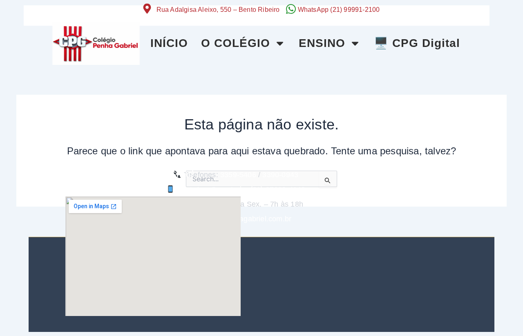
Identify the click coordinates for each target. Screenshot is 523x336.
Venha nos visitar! (152, 173)
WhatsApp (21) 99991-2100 (339, 9)
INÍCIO (169, 43)
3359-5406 (238, 175)
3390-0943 (280, 175)
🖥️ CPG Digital (417, 43)
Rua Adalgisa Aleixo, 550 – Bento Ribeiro (218, 9)
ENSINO (322, 43)
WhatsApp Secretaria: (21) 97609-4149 (239, 189)
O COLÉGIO (235, 43)
